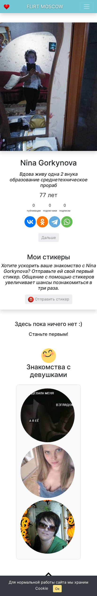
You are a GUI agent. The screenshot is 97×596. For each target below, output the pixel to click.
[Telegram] (54, 221)
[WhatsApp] (67, 221)
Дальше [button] (48, 237)
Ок (57, 589)
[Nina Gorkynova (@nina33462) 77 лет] (48, 86)
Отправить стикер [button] (51, 299)
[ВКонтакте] (30, 221)
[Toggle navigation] (86, 6)
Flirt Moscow (45, 6)
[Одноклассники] (42, 221)
